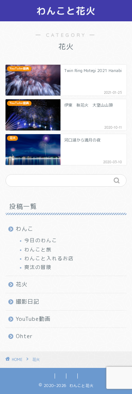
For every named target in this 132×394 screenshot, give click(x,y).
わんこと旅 (38, 249)
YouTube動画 (33, 319)
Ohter (24, 336)
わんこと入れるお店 (49, 258)
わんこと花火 (66, 11)
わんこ (24, 229)
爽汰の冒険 (38, 267)
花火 (21, 284)
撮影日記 (27, 301)
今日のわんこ (40, 240)
